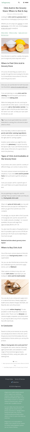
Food (16, 361)
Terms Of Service (20, 379)
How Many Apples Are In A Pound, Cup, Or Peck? (16, 367)
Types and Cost (22, 33)
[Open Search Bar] (18, 2)
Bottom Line (4, 35)
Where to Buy (13, 33)
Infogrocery (6, 2)
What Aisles (4, 33)
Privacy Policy (9, 379)
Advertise (16, 382)
